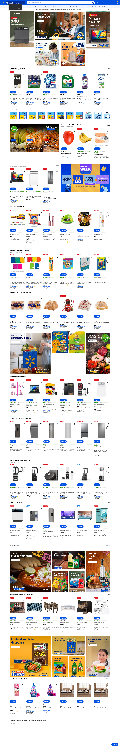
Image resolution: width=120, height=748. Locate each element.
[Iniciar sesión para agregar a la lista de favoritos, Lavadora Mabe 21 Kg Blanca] (108, 383)
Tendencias (72, 6)
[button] (100, 2)
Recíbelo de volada (65, 6)
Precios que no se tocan (28, 6)
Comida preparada (56, 6)
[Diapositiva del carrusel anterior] (53, 38)
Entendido (19, 8)
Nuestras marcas (79, 6)
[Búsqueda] (93, 3)
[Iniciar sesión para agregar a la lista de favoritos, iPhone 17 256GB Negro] (41, 509)
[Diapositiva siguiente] (64, 38)
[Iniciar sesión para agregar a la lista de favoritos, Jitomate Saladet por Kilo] (75, 131)
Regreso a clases (48, 6)
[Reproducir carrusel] (50, 38)
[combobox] (61, 2)
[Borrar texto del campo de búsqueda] (90, 2)
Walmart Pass (95, 6)
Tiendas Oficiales (102, 6)
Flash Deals (42, 6)
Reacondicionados (87, 6)
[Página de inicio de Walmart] (3, 2)
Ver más (109, 68)
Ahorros (36, 6)
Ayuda (108, 6)
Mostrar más (13, 723)
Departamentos (7, 6)
